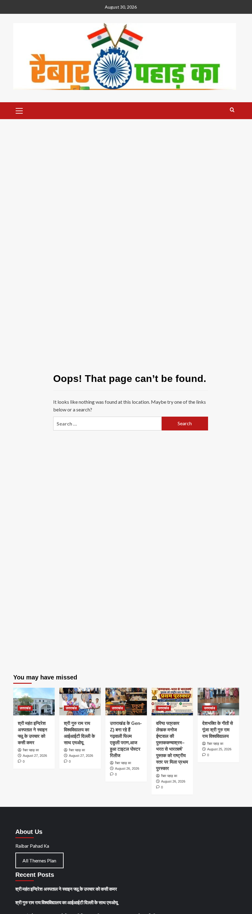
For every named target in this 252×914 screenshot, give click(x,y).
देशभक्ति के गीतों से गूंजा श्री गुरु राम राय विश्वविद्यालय (217, 730)
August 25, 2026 (219, 749)
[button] (19, 110)
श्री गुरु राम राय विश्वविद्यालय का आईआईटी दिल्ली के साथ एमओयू (66, 902)
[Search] (232, 110)
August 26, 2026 (127, 768)
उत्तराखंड (25, 708)
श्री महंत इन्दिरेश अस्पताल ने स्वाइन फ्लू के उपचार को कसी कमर (66, 889)
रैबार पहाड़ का (31, 750)
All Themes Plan (39, 860)
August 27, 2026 (35, 755)
